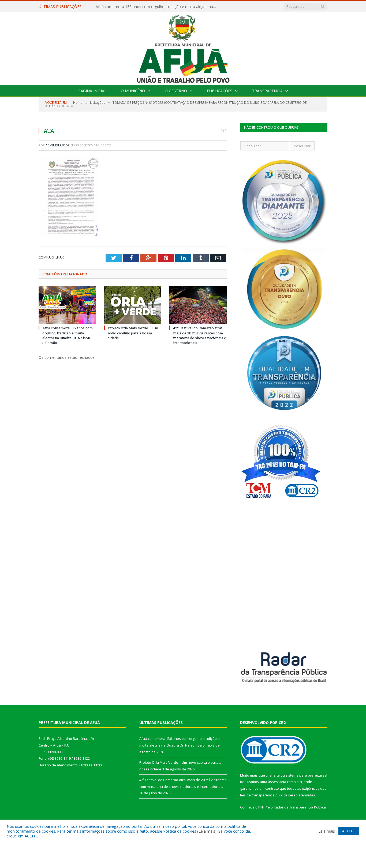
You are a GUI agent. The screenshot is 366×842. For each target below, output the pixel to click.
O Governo (176, 90)
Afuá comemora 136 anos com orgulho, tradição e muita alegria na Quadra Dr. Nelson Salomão (67, 335)
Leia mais (207, 831)
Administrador (58, 145)
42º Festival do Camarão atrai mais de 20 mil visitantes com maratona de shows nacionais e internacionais (199, 335)
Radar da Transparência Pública (300, 807)
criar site (273, 775)
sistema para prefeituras (306, 775)
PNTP (262, 807)
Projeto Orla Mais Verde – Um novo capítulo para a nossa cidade (152, 6)
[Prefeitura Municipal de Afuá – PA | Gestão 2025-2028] (183, 47)
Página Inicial (92, 90)
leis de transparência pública (263, 795)
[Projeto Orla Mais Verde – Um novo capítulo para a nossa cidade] (132, 305)
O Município (133, 90)
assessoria (277, 781)
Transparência (267, 90)
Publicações (219, 90)
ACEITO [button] (349, 830)
